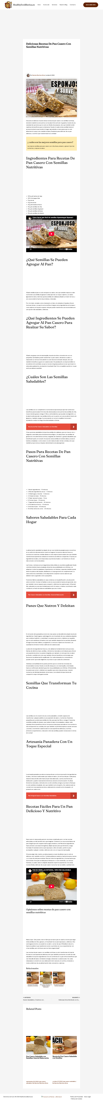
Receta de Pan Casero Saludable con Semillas (65, 1057)
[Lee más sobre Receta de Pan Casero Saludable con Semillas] (65, 1045)
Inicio (39, 5)
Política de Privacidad (76, 1097)
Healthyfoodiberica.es (24, 4)
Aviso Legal (87, 1097)
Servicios (54, 5)
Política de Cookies (76, 1099)
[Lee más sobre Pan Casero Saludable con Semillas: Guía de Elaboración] (38, 1045)
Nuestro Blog (63, 5)
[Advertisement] (51, 21)
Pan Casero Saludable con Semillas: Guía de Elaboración (37, 1057)
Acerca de (46, 5)
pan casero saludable (69, 1081)
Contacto (73, 5)
